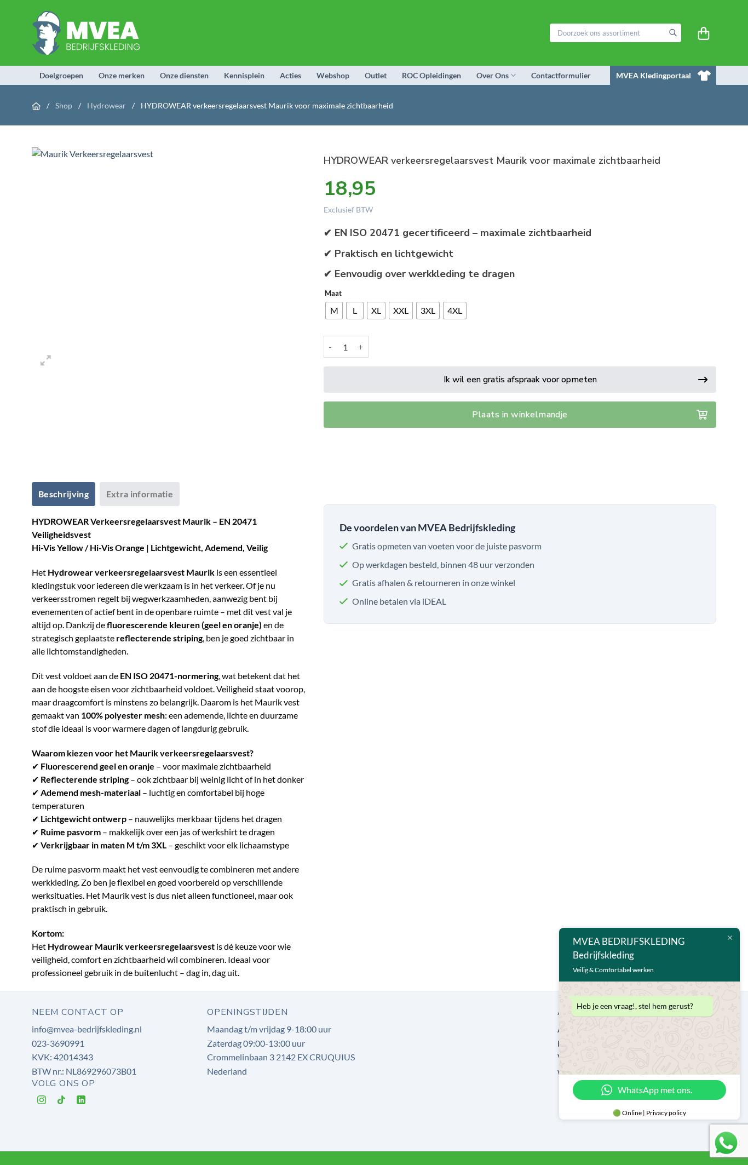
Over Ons (492, 75)
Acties (290, 75)
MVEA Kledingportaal (653, 75)
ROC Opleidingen (431, 75)
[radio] (334, 310)
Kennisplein (244, 75)
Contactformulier (561, 75)
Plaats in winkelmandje (520, 415)
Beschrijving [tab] (63, 494)
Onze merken (122, 75)
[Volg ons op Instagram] (42, 1102)
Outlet (376, 75)
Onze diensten (184, 75)
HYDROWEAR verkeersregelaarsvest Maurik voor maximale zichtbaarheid (267, 105)
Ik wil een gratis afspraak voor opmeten (520, 380)
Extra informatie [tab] (139, 494)
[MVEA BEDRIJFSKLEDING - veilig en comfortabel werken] (89, 33)
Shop (64, 105)
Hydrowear (107, 105)
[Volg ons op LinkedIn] (81, 1102)
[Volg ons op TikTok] (62, 1102)
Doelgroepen (61, 75)
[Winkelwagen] (703, 33)
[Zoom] (46, 361)
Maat (333, 293)
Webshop (333, 75)
